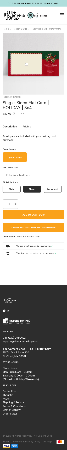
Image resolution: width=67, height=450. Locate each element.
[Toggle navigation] (61, 14)
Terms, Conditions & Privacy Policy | (22, 441)
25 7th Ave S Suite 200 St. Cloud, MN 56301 (27, 352)
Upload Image (15, 157)
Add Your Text (10, 167)
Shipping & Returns (14, 402)
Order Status (10, 413)
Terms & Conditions (14, 406)
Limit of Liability (12, 409)
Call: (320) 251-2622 (14, 337)
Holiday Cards (20, 29)
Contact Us (9, 391)
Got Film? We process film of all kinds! (33, 3)
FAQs (6, 398)
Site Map (47, 441)
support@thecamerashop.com (20, 341)
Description (10, 126)
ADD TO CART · (31, 214)
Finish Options (10, 182)
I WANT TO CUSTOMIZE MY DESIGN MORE (33, 227)
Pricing (27, 126)
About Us (8, 395)
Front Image (9, 149)
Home (6, 29)
